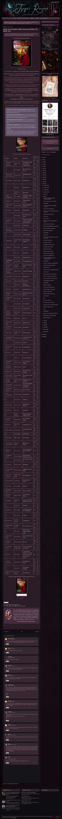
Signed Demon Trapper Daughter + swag (27, 531)
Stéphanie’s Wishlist (47, 284)
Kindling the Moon (27, 174)
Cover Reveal (45, 216)
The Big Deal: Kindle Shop (48, 230)
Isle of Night (25, 303)
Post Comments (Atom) (13, 783)
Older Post (37, 631)
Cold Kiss (25, 247)
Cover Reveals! (46, 271)
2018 (43, 168)
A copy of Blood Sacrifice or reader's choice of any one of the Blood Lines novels (27, 554)
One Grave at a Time (27, 459)
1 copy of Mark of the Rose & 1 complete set (27, 451)
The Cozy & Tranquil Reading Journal (50, 98)
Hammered (25, 276)
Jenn (44, 298)
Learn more (14, 817)
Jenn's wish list (46, 295)
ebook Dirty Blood (27, 312)
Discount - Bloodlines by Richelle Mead (50, 263)
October (45, 189)
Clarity (24, 342)
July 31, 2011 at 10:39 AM (11, 639)
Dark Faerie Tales (32, 88)
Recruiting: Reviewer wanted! (48, 302)
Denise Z (9, 724)
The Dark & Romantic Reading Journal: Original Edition (50, 74)
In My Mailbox (46, 203)
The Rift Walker (26, 475)
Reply (7, 644)
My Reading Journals (44, 18)
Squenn (9, 734)
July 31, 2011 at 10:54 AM (11, 657)
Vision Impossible (27, 234)
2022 (43, 159)
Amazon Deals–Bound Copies (48, 224)
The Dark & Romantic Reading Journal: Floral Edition (50, 49)
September (46, 191)
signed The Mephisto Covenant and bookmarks (27, 385)
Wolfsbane (25, 230)
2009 (43, 336)
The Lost (25, 542)
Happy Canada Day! (46, 317)
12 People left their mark (20, 605)
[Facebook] (52, 2)
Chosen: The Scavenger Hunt (48, 253)
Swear (24, 318)
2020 (43, 164)
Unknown (9, 700)
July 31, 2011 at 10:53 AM (11, 648)
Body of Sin (25, 252)
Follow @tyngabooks (50, 134)
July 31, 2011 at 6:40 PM (11, 701)
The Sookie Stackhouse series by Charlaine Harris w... (49, 258)
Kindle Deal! (45, 234)
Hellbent (25, 399)
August (45, 194)
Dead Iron (25, 352)
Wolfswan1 (10, 711)
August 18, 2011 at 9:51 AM (11, 712)
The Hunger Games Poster (48, 246)
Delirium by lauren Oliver (47, 291)
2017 (43, 170)
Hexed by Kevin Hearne (47, 240)
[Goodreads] (58, 2)
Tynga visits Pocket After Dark (49, 293)
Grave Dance (26, 298)
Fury (24, 366)
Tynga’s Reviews (28, 116)
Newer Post (7, 631)
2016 (43, 172)
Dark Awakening (26, 332)
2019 (43, 166)
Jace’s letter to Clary (47, 300)
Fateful (24, 486)
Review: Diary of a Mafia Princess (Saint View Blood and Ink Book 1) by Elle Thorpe (13, 793)
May (44, 322)
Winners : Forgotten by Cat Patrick (49, 276)
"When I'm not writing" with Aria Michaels (28, 792)
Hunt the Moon (26, 308)
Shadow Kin (25, 410)
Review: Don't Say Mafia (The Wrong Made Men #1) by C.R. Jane (12, 806)
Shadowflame (26, 322)
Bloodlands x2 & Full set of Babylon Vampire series (27, 164)
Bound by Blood (26, 347)
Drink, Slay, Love (26, 424)
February (45, 329)
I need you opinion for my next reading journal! (13, 801)
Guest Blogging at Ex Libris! (48, 280)
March (45, 327)
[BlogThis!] (5, 602)
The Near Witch (26, 389)
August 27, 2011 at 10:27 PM (12, 744)
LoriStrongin (10, 684)
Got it (57, 816)
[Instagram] (55, 2)
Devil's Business (26, 572)
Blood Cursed (26, 210)
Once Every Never (27, 526)
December (45, 185)
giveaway (13, 605)
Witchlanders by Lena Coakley (48, 244)
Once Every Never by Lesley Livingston (50, 304)
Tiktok (18, 621)
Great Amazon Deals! (47, 242)
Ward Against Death (27, 429)
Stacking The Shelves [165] (25, 796)
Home (15, 18)
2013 (43, 179)
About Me (19, 18)
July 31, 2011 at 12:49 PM (11, 685)
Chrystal (9, 665)
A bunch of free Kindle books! (48, 255)
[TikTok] (53, 2)
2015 (43, 175)
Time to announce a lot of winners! (49, 201)
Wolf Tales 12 (26, 433)
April (44, 324)
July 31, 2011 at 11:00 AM (11, 675)
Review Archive (26, 18)
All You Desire (26, 437)
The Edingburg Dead (27, 261)
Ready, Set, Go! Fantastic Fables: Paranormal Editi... (49, 199)
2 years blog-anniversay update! (49, 228)
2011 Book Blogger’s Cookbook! (49, 289)
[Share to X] (6, 602)
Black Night (25, 327)
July (44, 196)
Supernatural (26, 187)
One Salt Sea (26, 394)
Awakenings (25, 520)
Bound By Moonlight (27, 271)
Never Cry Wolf (26, 490)
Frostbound (25, 281)
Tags (48, 152)
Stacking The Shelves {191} (25, 800)
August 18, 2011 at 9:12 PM (11, 725)
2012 (43, 181)
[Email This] (4, 602)
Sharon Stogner (11, 638)
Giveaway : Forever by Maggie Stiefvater (50, 269)
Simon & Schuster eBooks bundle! (49, 315)
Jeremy (9, 648)
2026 (43, 157)
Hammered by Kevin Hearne (48, 214)
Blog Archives (53, 152)
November (46, 187)
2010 (43, 334)
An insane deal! (46, 218)
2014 (43, 177)
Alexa (44, 308)
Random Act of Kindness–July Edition (50, 313)
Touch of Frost (26, 180)
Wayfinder (25, 505)
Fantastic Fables (8, 605)
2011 (43, 183)
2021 (43, 161)
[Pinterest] (57, 2)
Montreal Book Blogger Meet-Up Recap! (50, 226)
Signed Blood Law (27, 257)
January (45, 331)
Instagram (23, 621)
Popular (43, 152)
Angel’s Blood (26, 225)
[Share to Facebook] (7, 602)
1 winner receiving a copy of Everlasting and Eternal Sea (27, 221)
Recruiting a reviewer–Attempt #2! (49, 274)
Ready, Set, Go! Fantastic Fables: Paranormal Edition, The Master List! (20, 30)
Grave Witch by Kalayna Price (48, 208)
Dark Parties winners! (47, 249)
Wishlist (31, 18)
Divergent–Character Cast (48, 306)
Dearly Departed (26, 289)
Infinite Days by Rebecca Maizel (49, 265)
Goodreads (37, 18)
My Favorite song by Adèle (48, 251)
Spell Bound (25, 192)
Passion (24, 515)
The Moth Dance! (46, 267)
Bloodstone (25, 464)
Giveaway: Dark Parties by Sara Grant (50, 278)
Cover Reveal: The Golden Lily (48, 287)
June (44, 320)
